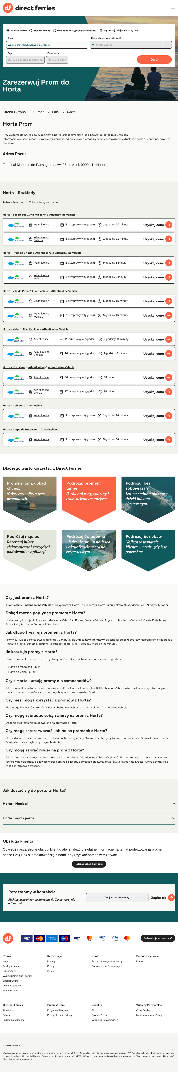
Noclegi (51, 961)
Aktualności (9, 1010)
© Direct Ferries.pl (11, 1046)
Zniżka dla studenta (13, 1020)
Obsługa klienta (11, 966)
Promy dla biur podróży (59, 1015)
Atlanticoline (37, 214)
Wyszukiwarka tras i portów (17, 975)
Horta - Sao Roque (14, 214)
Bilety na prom (10, 990)
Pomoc (140, 961)
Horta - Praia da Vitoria (17, 252)
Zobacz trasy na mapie (43, 202)
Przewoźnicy (10, 971)
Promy (50, 966)
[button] (89, 803)
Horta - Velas (11, 329)
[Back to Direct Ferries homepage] (29, 8)
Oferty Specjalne (12, 985)
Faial (55, 112)
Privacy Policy (99, 1015)
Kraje (6, 961)
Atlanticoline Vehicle (62, 214)
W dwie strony (19, 30)
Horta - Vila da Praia (16, 291)
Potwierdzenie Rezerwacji (106, 966)
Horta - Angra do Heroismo (20, 429)
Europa (38, 112)
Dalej (154, 59)
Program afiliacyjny (57, 1010)
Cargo (50, 971)
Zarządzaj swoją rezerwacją (107, 961)
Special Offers (10, 980)
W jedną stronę (41, 30)
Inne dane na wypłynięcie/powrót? (76, 30)
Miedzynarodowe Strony (149, 1015)
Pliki (94, 1010)
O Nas (6, 1015)
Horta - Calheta (13, 405)
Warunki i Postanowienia (105, 1020)
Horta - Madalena (14, 367)
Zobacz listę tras (13, 202)
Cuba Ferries (143, 1010)
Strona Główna (14, 112)
